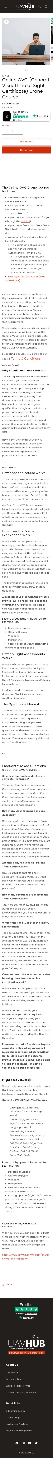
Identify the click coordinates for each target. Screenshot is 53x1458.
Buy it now (26, 149)
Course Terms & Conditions (21, 1392)
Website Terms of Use (18, 1385)
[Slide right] (33, 70)
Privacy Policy (13, 1379)
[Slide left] (20, 70)
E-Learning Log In (15, 1411)
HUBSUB (25, 221)
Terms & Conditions (26, 358)
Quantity (6, 125)
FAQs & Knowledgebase (19, 1430)
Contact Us (12, 1372)
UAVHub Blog (13, 1417)
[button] (6, 6)
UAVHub (30, 1453)
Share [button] (9, 1284)
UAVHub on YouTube (17, 1424)
